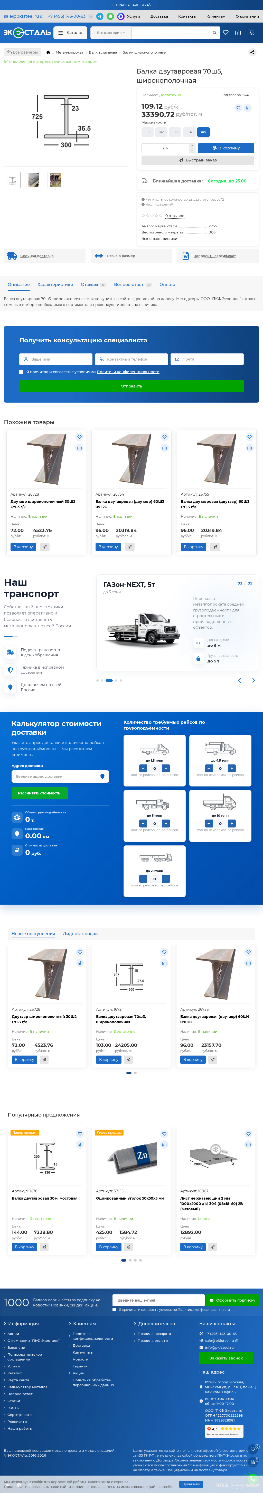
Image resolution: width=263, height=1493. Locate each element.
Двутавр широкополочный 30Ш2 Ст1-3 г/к (43, 504)
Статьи (13, 1401)
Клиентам (84, 1323)
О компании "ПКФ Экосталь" (33, 1340)
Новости (80, 1359)
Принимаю (191, 1484)
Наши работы (20, 1428)
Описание (19, 284)
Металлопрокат (69, 52)
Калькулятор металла (27, 1387)
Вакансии (16, 1347)
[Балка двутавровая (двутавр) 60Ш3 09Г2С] (131, 459)
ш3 (175, 132)
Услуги (133, 16)
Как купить (83, 1352)
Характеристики (55, 284)
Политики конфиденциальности (128, 372)
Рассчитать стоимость (39, 793)
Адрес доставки (27, 765)
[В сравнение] (247, 108)
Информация (23, 1323)
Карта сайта (18, 1380)
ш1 (147, 132)
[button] (129, 1073)
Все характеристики (159, 239)
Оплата (167, 284)
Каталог (75, 32)
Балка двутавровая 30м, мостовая (45, 1198)
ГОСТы (13, 1408)
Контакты (187, 16)
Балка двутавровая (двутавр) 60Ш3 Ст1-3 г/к (215, 504)
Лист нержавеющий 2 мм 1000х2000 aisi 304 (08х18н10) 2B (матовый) (211, 1203)
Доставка (159, 16)
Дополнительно (156, 1323)
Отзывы (92, 284)
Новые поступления (33, 933)
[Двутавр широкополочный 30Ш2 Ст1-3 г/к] (46, 459)
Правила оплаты (153, 1340)
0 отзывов (174, 215)
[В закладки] (238, 108)
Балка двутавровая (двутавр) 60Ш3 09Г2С (130, 504)
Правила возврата (154, 1334)
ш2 (161, 132)
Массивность (154, 122)
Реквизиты (17, 1421)
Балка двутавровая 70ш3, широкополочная (121, 1019)
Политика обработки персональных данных (93, 1382)
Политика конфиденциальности (93, 1336)
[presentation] (8, 1006)
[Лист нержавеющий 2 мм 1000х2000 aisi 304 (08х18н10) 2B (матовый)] (215, 1156)
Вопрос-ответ (132, 284)
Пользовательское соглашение (24, 1356)
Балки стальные (103, 52)
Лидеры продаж (81, 933)
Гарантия (81, 1366)
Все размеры (25, 52)
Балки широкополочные (144, 52)
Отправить (131, 386)
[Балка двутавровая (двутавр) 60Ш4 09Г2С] (215, 974)
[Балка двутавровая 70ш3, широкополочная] (131, 974)
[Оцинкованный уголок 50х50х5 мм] (131, 1156)
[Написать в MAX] (121, 16)
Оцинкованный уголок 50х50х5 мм (130, 1198)
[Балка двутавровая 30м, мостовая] (47, 1156)
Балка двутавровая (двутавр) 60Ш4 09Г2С (214, 1019)
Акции (13, 1334)
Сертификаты (19, 1415)
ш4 (189, 132)
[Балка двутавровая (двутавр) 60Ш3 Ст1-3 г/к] (216, 459)
